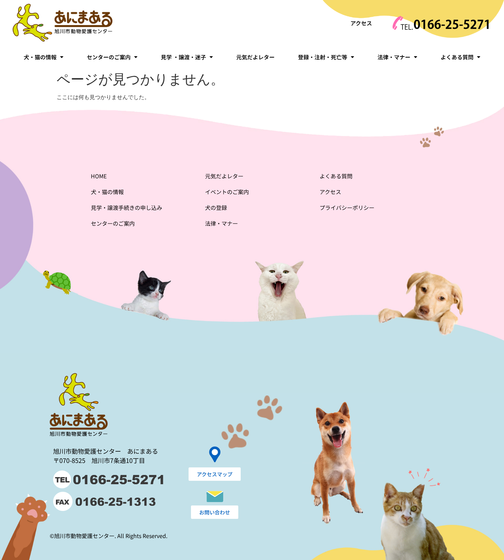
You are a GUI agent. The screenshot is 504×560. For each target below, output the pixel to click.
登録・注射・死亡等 (322, 57)
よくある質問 (457, 57)
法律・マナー (393, 57)
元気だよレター (255, 57)
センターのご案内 (109, 57)
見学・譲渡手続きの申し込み (126, 207)
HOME (99, 176)
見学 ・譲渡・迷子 (183, 57)
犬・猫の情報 (40, 57)
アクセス (361, 23)
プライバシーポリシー (347, 207)
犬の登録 (216, 207)
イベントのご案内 (227, 192)
